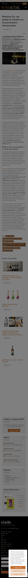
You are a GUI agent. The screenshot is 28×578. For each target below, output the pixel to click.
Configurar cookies (18, 574)
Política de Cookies (18, 571)
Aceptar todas (18, 567)
